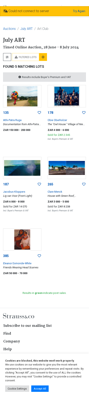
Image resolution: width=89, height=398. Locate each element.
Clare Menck (55, 191)
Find (7, 333)
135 (6, 113)
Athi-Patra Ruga (12, 120)
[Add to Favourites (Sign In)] (39, 113)
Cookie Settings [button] (17, 388)
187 (6, 184)
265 (50, 184)
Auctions (9, 29)
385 (6, 256)
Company (11, 341)
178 (50, 113)
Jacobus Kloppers (14, 191)
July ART (26, 29)
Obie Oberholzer (57, 120)
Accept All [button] (40, 388)
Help (7, 349)
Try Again (79, 11)
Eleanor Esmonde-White (17, 263)
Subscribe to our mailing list (27, 326)
